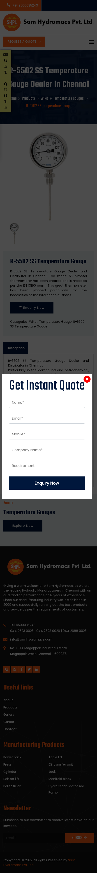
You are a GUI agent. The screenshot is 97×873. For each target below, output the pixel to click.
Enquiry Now (47, 483)
